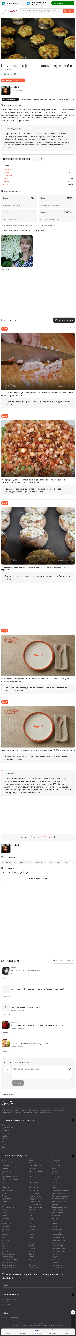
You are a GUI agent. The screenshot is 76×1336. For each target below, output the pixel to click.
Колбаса (5, 1218)
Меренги (55, 1185)
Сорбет (54, 1188)
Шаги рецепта (64, 99)
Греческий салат (35, 1166)
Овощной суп (7, 1174)
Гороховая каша (35, 1204)
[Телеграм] (15, 873)
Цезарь (31, 1177)
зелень (5, 184)
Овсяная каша (34, 1190)
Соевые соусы (57, 1243)
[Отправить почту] (71, 1285)
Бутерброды (6, 1224)
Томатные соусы (58, 1246)
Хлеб (30, 1215)
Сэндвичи (6, 1232)
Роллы (4, 1248)
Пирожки (32, 1229)
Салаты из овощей (9, 1268)
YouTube (5, 1136)
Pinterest (5, 1133)
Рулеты (31, 1240)
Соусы (54, 1226)
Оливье (31, 1160)
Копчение (55, 1204)
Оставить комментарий (63, 961)
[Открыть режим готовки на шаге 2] (72, 416)
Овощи (5, 1210)
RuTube (5, 1141)
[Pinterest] (26, 873)
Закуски (5, 1215)
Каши (31, 1179)
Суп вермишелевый (9, 1177)
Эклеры (54, 1179)
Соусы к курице (58, 1232)
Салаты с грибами (9, 1262)
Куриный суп (7, 1163)
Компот (54, 1224)
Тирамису (55, 1177)
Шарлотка (32, 1254)
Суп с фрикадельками (10, 1179)
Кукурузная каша (35, 1199)
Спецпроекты (7, 1305)
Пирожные (56, 1160)
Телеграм (5, 1130)
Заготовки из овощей (60, 1196)
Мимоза (32, 1174)
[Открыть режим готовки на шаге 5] (72, 702)
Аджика (55, 1254)
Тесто (31, 1213)
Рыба (4, 1204)
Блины (31, 1224)
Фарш (4, 1201)
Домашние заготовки (60, 1190)
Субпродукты (7, 1199)
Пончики (32, 1248)
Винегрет (32, 1163)
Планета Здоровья (12, 3)
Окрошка (5, 1188)
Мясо (4, 1193)
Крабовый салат (35, 1168)
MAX (4, 1144)
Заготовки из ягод (59, 1201)
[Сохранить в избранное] (73, 1312)
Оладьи (31, 1235)
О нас (5, 1313)
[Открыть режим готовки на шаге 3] (72, 503)
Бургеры (5, 1229)
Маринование (57, 1215)
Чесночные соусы (58, 1251)
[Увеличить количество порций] (41, 159)
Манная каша (34, 1185)
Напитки (55, 1262)
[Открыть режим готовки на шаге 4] (72, 631)
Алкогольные (57, 1265)
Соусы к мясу (57, 1229)
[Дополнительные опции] (73, 1326)
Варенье (55, 1218)
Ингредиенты (26, 99)
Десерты (32, 1259)
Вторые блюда (7, 1190)
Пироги (32, 1221)
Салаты (5, 1251)
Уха (3, 1185)
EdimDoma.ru (19, 1109)
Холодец (5, 1240)
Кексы (31, 1237)
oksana (13, 986)
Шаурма (5, 1237)
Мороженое (33, 1268)
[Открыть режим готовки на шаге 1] (72, 329)
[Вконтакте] (3, 873)
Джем (54, 1221)
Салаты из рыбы (8, 1265)
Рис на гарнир (57, 1213)
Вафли (31, 1246)
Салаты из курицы (9, 1257)
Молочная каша (35, 1196)
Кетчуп (54, 1257)
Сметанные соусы (58, 1248)
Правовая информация (50, 1325)
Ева (12, 1040)
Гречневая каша (35, 1193)
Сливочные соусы (58, 1240)
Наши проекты (11, 1294)
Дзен (4, 1147)
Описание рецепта (10, 99)
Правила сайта (16, 1325)
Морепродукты (8, 1207)
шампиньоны (7, 169)
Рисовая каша (34, 1188)
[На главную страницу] (9, 11)
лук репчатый (7, 175)
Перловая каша (35, 1201)
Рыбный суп (6, 1171)
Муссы (54, 1171)
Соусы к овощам (58, 1237)
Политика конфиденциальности (32, 1325)
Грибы (4, 1213)
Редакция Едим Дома (10, 1318)
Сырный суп (6, 1168)
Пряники (32, 1257)
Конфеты (32, 1265)
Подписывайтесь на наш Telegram (39, 3)
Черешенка (14, 1022)
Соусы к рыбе (57, 1235)
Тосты (4, 1243)
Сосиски (5, 1221)
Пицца (31, 1218)
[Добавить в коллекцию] (73, 1317)
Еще (72, 862)
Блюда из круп (57, 1210)
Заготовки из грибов (60, 1199)
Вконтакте (6, 1125)
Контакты (61, 1325)
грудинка (6, 172)
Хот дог (5, 1235)
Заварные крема (58, 1174)
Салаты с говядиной (10, 1259)
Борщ (4, 1182)
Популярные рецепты (15, 1155)
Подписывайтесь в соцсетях (18, 1120)
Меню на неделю (58, 3)
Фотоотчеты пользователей (44, 99)
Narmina (13, 967)
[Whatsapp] (21, 873)
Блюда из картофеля (59, 1207)
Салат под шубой (35, 1171)
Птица (4, 1196)
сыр (4, 178)
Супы (4, 1160)
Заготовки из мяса (59, 1193)
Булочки (32, 1251)
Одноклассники (8, 1128)
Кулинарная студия (9, 1299)
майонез (6, 181)
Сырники (32, 1232)
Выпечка (32, 1210)
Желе (54, 1168)
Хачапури (32, 1243)
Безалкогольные (58, 1268)
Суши (4, 1246)
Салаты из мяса (8, 1254)
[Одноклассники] (9, 873)
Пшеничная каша (35, 1207)
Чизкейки (55, 1163)
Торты (31, 1262)
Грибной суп (7, 1166)
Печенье (32, 1226)
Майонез (55, 1259)
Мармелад (56, 1166)
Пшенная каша (34, 1182)
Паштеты (5, 1226)
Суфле (54, 1182)
